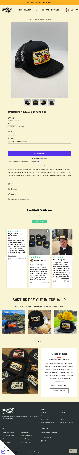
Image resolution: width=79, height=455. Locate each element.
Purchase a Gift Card (47, 423)
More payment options (39, 159)
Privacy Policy (25, 439)
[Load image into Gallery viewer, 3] (43, 102)
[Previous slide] (6, 258)
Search (62, 419)
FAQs (3, 439)
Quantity (10, 131)
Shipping (10, 120)
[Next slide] (73, 258)
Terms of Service (26, 442)
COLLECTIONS (29, 10)
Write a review (39, 221)
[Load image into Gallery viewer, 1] (27, 102)
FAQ (47, 10)
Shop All (43, 412)
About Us (62, 412)
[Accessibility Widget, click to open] (3, 452)
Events (43, 416)
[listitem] (39, 2)
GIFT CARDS (55, 10)
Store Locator (45, 419)
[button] (7, 447)
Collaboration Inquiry (8, 435)
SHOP (20, 10)
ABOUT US (40, 10)
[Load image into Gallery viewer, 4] (51, 102)
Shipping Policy (25, 432)
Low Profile (21, 126)
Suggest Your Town (59, 391)
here (61, 306)
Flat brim (12, 126)
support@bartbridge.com (49, 432)
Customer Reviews (26, 435)
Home (29, 19)
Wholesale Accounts (66, 423)
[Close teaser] (16, 452)
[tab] (38, 341)
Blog (61, 416)
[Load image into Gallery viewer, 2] (35, 102)
